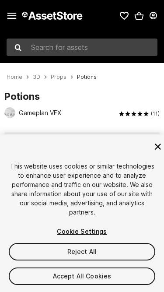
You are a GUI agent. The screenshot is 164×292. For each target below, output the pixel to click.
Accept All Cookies (82, 276)
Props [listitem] (58, 77)
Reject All (82, 251)
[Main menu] (12, 16)
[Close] (158, 146)
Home (14, 77)
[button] (139, 16)
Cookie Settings (82, 231)
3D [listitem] (36, 77)
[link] (124, 16)
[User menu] (153, 15)
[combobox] (82, 47)
